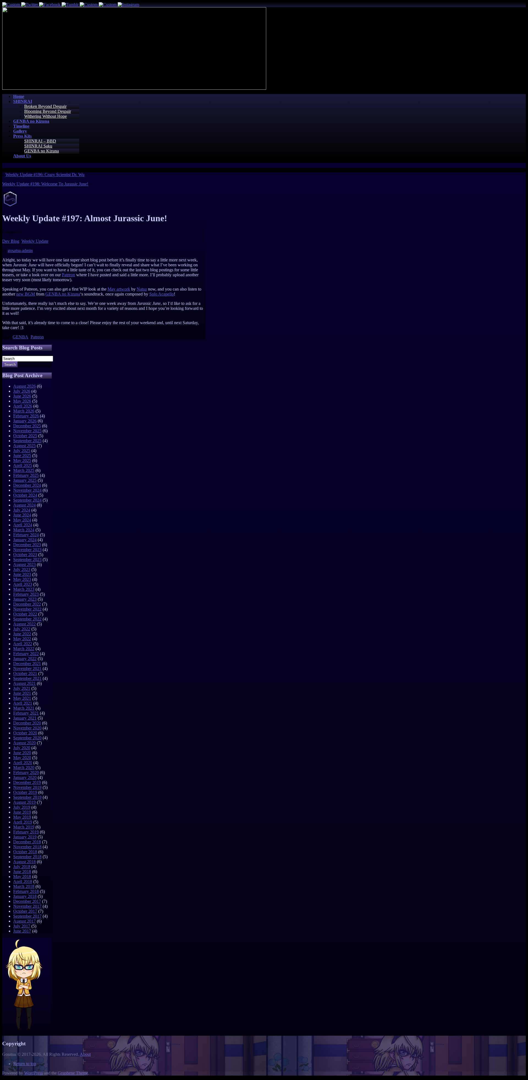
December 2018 (27, 842)
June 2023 (22, 574)
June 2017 (22, 931)
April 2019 (22, 822)
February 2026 (26, 416)
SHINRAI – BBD (40, 141)
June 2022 (22, 633)
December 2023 (27, 544)
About (85, 1054)
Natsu (142, 289)
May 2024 (22, 520)
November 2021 (27, 668)
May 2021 (22, 698)
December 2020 (27, 723)
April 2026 (22, 406)
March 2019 (23, 827)
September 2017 (27, 916)
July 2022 (21, 629)
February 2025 (26, 475)
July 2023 (21, 569)
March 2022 (23, 648)
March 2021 (23, 708)
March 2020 (23, 767)
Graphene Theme (73, 1073)
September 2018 (27, 856)
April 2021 (22, 703)
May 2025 (22, 460)
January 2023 (25, 599)
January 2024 (25, 539)
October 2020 (25, 733)
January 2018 (25, 896)
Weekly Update (34, 241)
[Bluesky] (11, 4)
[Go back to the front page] (134, 88)
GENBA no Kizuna (41, 151)
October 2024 (25, 495)
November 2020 (27, 728)
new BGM (25, 294)
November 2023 (27, 549)
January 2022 (25, 658)
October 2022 (25, 614)
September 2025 (27, 440)
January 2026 (25, 421)
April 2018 (22, 881)
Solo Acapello (161, 294)
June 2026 (22, 396)
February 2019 (26, 832)
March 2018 (23, 886)
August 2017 (24, 921)
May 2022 (22, 638)
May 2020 (22, 757)
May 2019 (22, 817)
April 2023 (22, 584)
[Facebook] (50, 4)
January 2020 (25, 777)
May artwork (119, 289)
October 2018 (25, 851)
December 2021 (27, 663)
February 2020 (26, 772)
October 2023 (25, 554)
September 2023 (27, 559)
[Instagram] (128, 4)
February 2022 (26, 653)
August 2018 (24, 861)
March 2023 (23, 589)
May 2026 (22, 401)
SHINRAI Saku (38, 146)
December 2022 (27, 604)
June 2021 (22, 693)
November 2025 (27, 430)
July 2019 (21, 807)
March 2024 (23, 529)
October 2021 (25, 673)
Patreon (68, 274)
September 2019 (27, 797)
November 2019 (27, 787)
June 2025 (22, 455)
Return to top (24, 1063)
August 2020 (24, 742)
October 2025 (25, 435)
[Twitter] (30, 4)
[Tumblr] (71, 4)
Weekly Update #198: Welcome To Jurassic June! (45, 184)
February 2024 (26, 534)
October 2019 (25, 792)
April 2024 (22, 525)
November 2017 (27, 906)
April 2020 (22, 762)
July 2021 (21, 688)
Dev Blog (10, 241)
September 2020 (27, 738)
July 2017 (21, 926)
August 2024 (24, 505)
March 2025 (23, 470)
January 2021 (25, 718)
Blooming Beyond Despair (47, 111)
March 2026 (23, 411)
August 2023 (24, 564)
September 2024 (27, 500)
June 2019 (22, 812)
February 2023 (26, 594)
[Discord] (89, 4)
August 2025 (24, 445)
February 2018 (26, 891)
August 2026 (24, 386)
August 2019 (24, 802)
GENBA (20, 337)
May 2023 (22, 579)
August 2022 (24, 624)
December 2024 (27, 485)
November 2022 (27, 609)
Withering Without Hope (45, 116)
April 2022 (22, 643)
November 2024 (27, 490)
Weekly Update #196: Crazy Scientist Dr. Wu (45, 174)
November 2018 (27, 846)
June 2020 (22, 752)
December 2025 (27, 425)
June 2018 (22, 871)
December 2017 (27, 901)
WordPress (33, 1073)
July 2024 (21, 510)
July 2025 (21, 450)
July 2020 (21, 747)
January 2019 (25, 837)
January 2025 (25, 480)
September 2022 (27, 619)
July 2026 (21, 391)
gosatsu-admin (20, 250)
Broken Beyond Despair (45, 106)
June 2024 (22, 515)
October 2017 (25, 911)
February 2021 (26, 713)
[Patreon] (108, 4)
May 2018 (22, 876)
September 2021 (27, 678)
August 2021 (24, 683)
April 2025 (22, 465)
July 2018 (21, 866)
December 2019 (27, 782)
